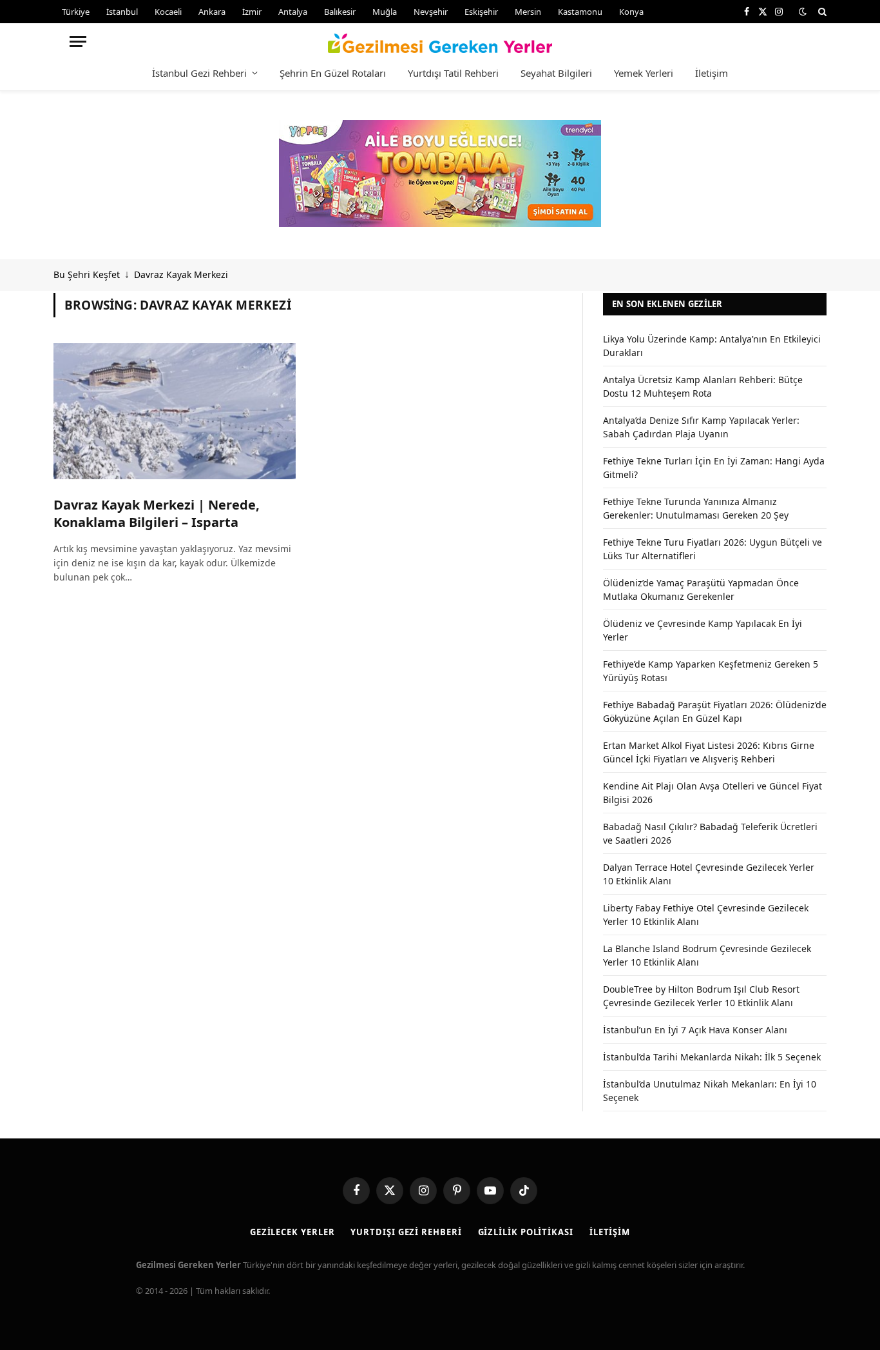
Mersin (528, 11)
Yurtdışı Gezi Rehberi (405, 1232)
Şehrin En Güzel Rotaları (333, 72)
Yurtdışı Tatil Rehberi (453, 72)
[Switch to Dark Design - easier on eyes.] (803, 11)
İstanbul (122, 11)
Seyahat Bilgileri (556, 72)
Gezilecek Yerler (292, 1232)
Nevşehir (431, 11)
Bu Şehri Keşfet (86, 274)
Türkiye (76, 11)
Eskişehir (481, 11)
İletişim (711, 72)
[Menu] (78, 41)
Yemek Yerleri (643, 72)
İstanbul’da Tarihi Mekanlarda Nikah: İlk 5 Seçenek (712, 1057)
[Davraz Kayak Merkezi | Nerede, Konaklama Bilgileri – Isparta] (174, 411)
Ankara (211, 11)
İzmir (252, 11)
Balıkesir (340, 11)
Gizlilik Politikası (525, 1232)
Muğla (384, 11)
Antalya (292, 11)
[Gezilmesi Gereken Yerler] (440, 41)
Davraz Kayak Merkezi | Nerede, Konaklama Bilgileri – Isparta (156, 513)
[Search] (821, 11)
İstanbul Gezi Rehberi (199, 72)
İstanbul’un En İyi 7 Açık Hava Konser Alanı (695, 1030)
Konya (631, 11)
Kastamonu (580, 11)
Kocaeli (168, 11)
